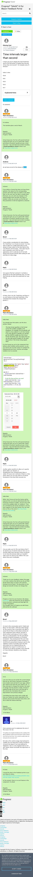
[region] (16, 865)
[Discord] (1, 816)
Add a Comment (8, 100)
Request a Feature (16, 19)
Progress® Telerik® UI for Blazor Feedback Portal (12, 7)
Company (2, 826)
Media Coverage (4, 832)
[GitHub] (1, 814)
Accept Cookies (16, 868)
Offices (2, 835)
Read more (6, 600)
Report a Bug (16, 23)
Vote (26, 50)
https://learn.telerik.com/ (11, 148)
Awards (2, 829)
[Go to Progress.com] (5, 800)
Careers (2, 834)
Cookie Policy (26, 861)
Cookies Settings (16, 873)
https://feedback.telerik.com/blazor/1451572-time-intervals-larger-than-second (16, 776)
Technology (3, 827)
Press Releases (4, 830)
